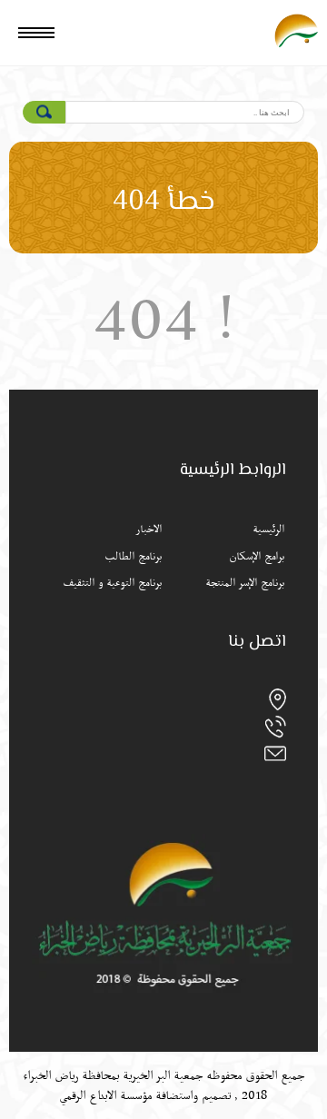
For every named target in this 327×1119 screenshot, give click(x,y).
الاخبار (149, 529)
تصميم (216, 1095)
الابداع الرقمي (87, 1095)
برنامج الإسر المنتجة (244, 583)
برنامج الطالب (133, 557)
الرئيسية (268, 529)
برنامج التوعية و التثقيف (112, 583)
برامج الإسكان (256, 557)
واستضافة (176, 1095)
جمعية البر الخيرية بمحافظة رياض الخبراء (113, 1075)
